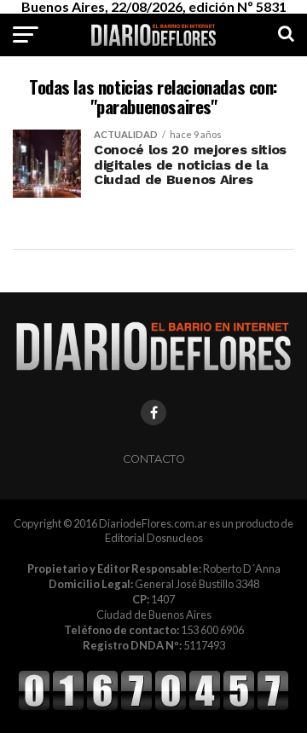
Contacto (154, 459)
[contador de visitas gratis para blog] (153, 707)
